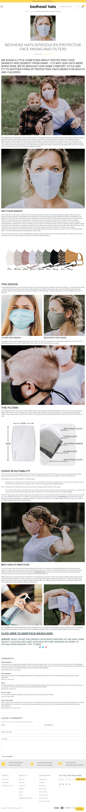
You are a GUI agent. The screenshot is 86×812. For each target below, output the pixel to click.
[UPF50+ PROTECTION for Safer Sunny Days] (3, 763)
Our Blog (21, 782)
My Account (5, 779)
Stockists (41, 782)
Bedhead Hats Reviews (26, 798)
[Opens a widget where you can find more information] (79, 809)
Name (3, 725)
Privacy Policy (43, 792)
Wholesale (42, 785)
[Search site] (78, 6)
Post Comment (7, 756)
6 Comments (48, 54)
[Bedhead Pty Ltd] (43, 6)
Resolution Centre (7, 785)
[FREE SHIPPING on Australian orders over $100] (60, 763)
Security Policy (43, 798)
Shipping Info (43, 779)
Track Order (5, 782)
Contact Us (22, 785)
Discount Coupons (44, 801)
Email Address (48, 725)
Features (21, 789)
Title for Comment (6, 732)
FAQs (20, 795)
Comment (4, 739)
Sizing (21, 792)
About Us (21, 779)
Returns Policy (43, 795)
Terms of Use (43, 789)
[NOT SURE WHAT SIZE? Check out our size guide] (32, 763)
